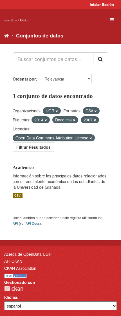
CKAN (13, 288)
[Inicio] (6, 35)
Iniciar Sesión (102, 4)
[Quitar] (56, 111)
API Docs (33, 223)
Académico (23, 167)
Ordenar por (24, 79)
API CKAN (13, 261)
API (15, 223)
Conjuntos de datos (39, 35)
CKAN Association (20, 268)
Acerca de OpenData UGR (27, 254)
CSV (17, 195)
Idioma (10, 297)
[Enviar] (100, 58)
